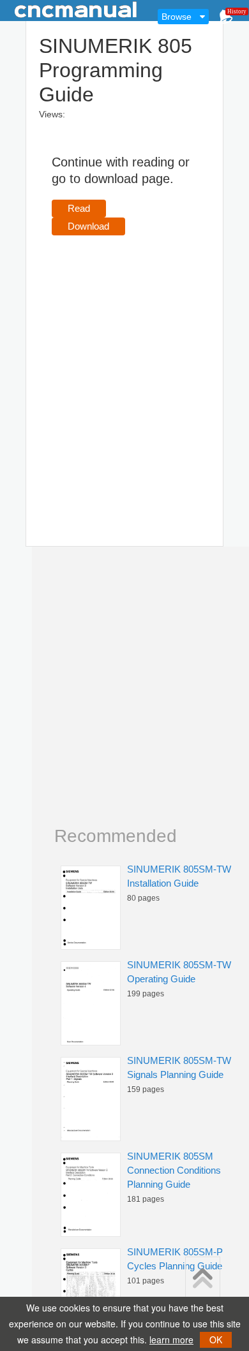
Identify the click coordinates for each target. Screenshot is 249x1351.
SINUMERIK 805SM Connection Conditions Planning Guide (174, 1170)
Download (88, 226)
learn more (171, 1339)
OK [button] (215, 1339)
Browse (177, 16)
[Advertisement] (124, 372)
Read (79, 208)
